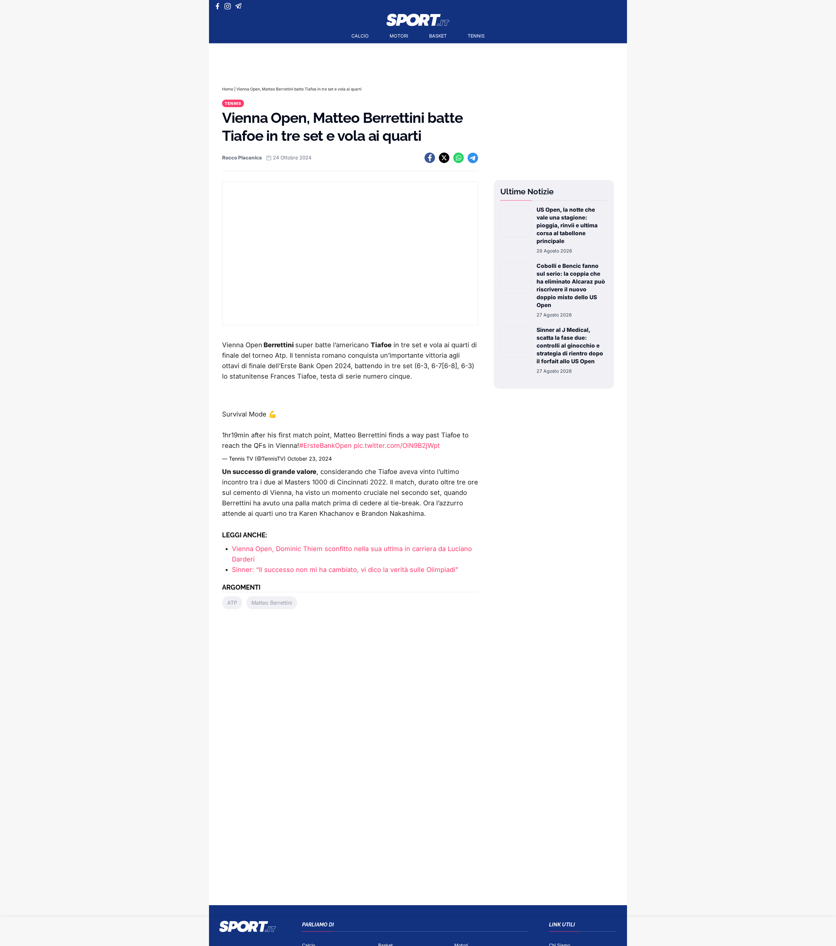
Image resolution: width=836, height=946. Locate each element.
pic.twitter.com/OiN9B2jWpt (397, 445)
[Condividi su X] (444, 158)
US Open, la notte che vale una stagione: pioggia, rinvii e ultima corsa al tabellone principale (567, 225)
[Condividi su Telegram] (473, 158)
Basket (438, 36)
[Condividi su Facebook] (430, 158)
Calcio (360, 36)
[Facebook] (219, 6)
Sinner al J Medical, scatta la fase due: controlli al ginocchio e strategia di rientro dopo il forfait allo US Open (570, 346)
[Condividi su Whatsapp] (458, 158)
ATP (232, 602)
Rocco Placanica (242, 158)
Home (227, 89)
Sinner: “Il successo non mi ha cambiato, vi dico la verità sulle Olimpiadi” (345, 570)
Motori (399, 36)
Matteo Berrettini (271, 602)
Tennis (476, 36)
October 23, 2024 (309, 458)
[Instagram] (228, 6)
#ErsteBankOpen (325, 445)
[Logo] (418, 20)
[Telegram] (239, 6)
